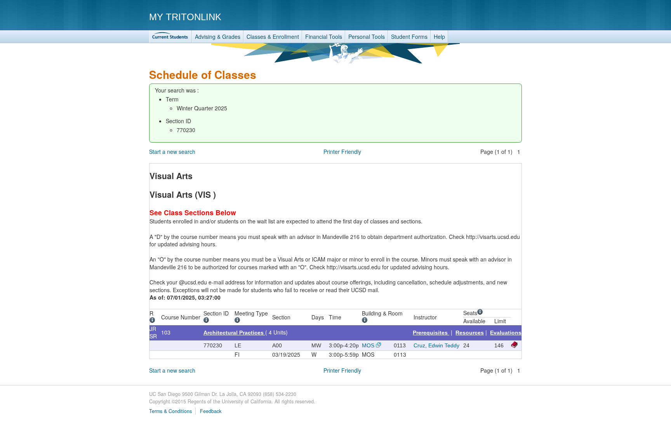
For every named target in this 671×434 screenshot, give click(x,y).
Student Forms (409, 36)
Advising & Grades (217, 36)
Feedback (210, 411)
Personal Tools (366, 36)
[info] (153, 321)
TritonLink (170, 36)
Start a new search (172, 151)
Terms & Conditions (170, 411)
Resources (469, 332)
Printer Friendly (342, 151)
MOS (368, 345)
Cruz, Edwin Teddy (436, 345)
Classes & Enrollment (273, 36)
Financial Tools (323, 36)
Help (439, 36)
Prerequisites (431, 332)
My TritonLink (185, 17)
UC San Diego (477, 16)
